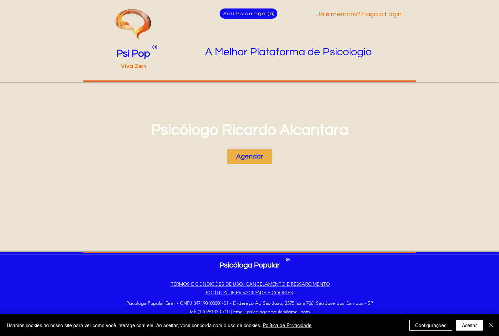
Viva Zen (133, 66)
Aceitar (469, 325)
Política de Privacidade (287, 325)
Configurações (430, 325)
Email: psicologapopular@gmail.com (271, 312)
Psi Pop (133, 53)
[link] (249, 156)
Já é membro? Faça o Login (359, 14)
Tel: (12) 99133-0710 (209, 312)
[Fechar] (491, 325)
